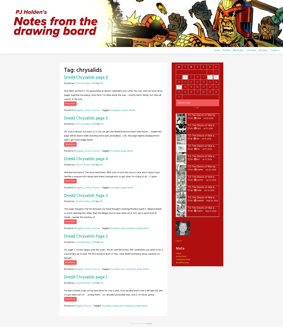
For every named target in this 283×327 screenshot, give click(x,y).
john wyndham (128, 228)
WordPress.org (182, 262)
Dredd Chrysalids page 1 (85, 277)
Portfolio (251, 50)
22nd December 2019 (85, 242)
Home (217, 50)
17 (179, 87)
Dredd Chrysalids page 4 (86, 159)
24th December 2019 (85, 124)
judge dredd (127, 151)
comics (124, 110)
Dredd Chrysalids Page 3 (86, 195)
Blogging (78, 110)
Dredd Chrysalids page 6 (86, 77)
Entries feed (181, 256)
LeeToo (149, 323)
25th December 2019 (85, 83)
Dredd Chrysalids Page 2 (86, 236)
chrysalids (115, 110)
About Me (238, 50)
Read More (70, 103)
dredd (132, 110)
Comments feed (183, 259)
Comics (87, 110)
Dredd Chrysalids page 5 (86, 118)
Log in (179, 241)
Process (96, 110)
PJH (101, 83)
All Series (262, 50)
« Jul (196, 107)
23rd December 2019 (85, 165)
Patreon (226, 50)
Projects (275, 50)
